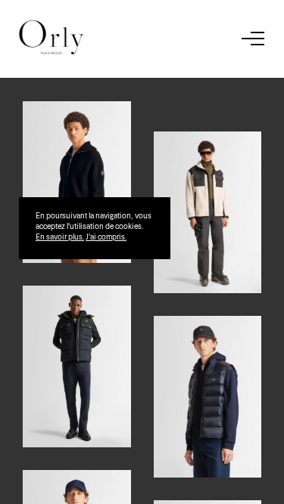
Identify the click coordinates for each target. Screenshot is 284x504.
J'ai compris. (106, 236)
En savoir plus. (60, 236)
